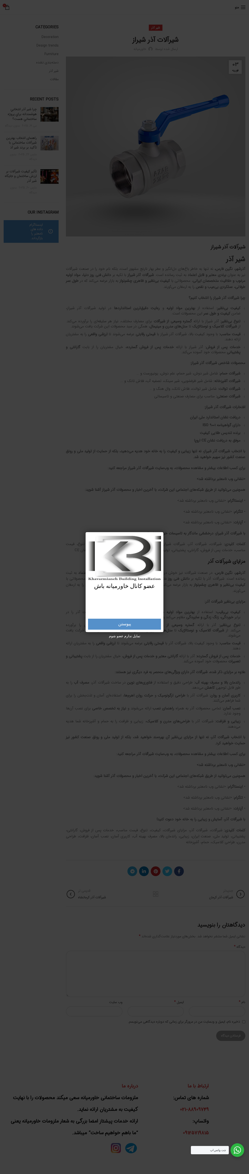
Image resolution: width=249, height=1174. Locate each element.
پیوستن (124, 624)
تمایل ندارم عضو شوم (124, 636)
